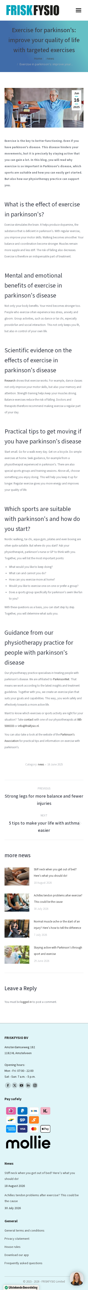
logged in (26, 1002)
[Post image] (17, 876)
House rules (13, 1247)
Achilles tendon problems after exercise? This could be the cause (58, 898)
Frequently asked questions (23, 1263)
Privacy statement (17, 1239)
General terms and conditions (24, 1230)
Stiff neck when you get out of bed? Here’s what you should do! (55, 872)
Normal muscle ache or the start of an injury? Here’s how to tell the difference (57, 925)
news (41, 764)
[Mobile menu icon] (78, 10)
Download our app (17, 1255)
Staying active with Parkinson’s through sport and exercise (58, 951)
